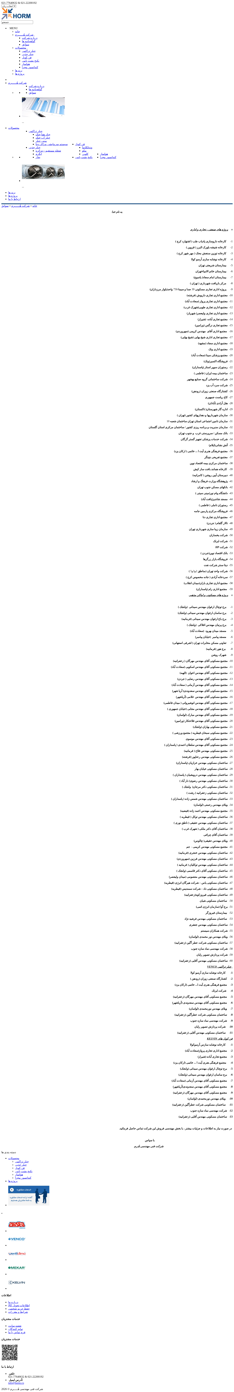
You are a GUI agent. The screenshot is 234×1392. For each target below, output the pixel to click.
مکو (84, 150)
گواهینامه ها (28, 41)
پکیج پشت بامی (30, 60)
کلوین (85, 153)
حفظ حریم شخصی (19, 1308)
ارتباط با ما (14, 199)
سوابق (25, 44)
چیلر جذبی (28, 54)
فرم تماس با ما (16, 1332)
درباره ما (13, 1302)
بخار (38, 157)
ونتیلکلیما (87, 147)
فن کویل (27, 57)
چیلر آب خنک (43, 137)
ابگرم (39, 153)
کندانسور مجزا (30, 67)
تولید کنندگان (15, 1329)
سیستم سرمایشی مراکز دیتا (52, 144)
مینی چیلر (41, 140)
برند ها (18, 70)
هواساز (26, 64)
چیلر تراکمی (29, 51)
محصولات (20, 47)
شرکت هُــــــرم (24, 34)
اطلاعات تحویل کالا (19, 1305)
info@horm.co (16, 1383)
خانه (17, 31)
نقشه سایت (14, 1325)
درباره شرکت (29, 37)
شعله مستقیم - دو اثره (48, 150)
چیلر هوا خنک (43, 134)
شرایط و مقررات (18, 1311)
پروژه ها (19, 73)
